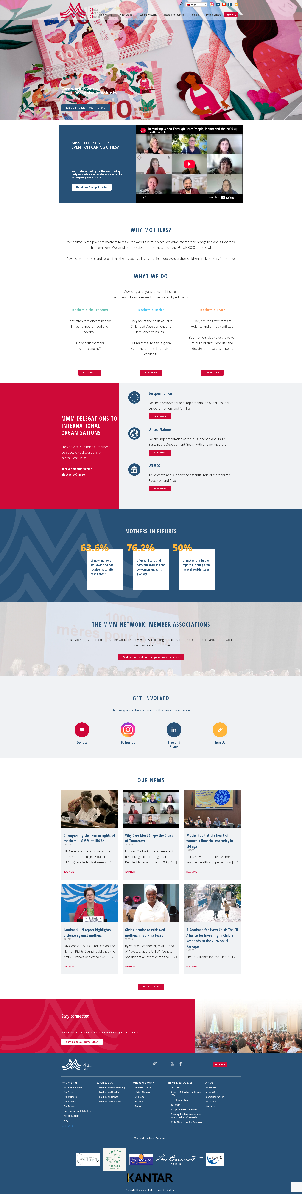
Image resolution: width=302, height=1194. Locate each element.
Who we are (105, 14)
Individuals (211, 1088)
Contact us (211, 1106)
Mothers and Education (110, 1102)
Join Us (220, 742)
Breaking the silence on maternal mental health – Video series (186, 1116)
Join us (195, 14)
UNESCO (139, 1097)
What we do (126, 14)
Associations (212, 1092)
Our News (175, 1088)
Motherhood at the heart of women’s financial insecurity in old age (209, 841)
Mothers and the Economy (112, 1088)
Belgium (139, 1102)
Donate (82, 742)
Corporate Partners (215, 1097)
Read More (89, 372)
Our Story (68, 1092)
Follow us (128, 742)
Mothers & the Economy (90, 309)
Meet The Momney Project (85, 108)
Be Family (175, 1105)
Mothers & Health (151, 309)
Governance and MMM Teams (78, 1111)
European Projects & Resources (186, 1110)
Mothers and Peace (108, 1097)
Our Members (70, 1097)
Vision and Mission (73, 1088)
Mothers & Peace (212, 309)
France (138, 1106)
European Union (143, 1088)
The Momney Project (181, 1100)
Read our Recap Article (91, 187)
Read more (69, 871)
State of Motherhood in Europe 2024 (186, 1094)
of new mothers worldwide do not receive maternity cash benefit (102, 567)
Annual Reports (71, 1116)
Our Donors (69, 1106)
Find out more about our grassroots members (151, 657)
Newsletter (211, 1102)
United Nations (142, 1092)
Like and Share (174, 744)
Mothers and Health (109, 1092)
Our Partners (70, 1102)
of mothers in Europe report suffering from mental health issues (196, 565)
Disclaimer (171, 1189)
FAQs (66, 1121)
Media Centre (213, 14)
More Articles (151, 986)
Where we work (148, 14)
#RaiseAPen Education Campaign (187, 1122)
